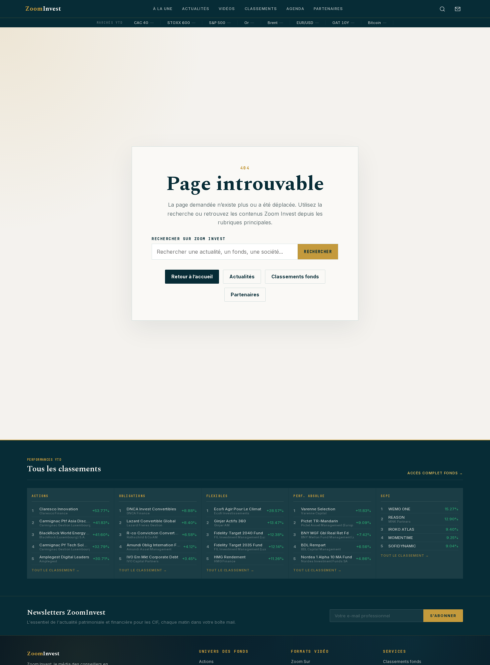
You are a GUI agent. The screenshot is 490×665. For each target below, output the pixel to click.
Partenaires (328, 8)
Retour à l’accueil (192, 276)
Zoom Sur (300, 661)
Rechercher (318, 251)
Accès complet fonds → (435, 473)
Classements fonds (295, 276)
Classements (261, 8)
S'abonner (443, 615)
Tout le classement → (56, 570)
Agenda (295, 8)
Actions (206, 661)
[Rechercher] (442, 9)
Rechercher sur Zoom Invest (189, 238)
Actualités (195, 8)
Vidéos (227, 8)
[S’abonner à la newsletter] (457, 9)
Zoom (43, 9)
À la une (163, 8)
